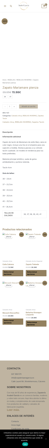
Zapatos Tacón (38, 122)
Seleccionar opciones (9, 273)
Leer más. (13, 409)
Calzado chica (16, 116)
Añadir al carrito (28, 106)
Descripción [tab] (8, 132)
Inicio (4, 80)
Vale (25, 444)
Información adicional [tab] (12, 137)
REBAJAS (11, 80)
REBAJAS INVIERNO (24, 80)
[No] (46, 439)
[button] (11, 6)
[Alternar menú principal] (5, 6)
